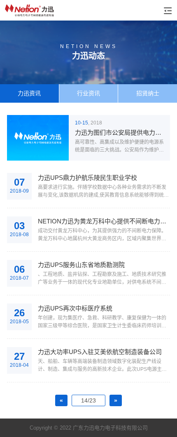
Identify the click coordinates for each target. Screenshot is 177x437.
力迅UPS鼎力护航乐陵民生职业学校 (87, 177)
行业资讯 (88, 93)
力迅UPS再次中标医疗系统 (75, 308)
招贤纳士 (147, 93)
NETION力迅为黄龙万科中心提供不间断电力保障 (104, 221)
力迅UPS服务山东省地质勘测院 (81, 264)
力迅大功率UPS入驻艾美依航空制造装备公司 (100, 351)
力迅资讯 (29, 93)
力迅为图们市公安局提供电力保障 (120, 132)
